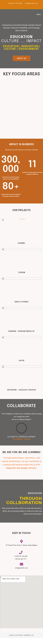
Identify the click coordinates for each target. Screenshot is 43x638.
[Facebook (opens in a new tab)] (19, 5)
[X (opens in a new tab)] (17, 5)
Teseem (21, 272)
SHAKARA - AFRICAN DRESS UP (21, 331)
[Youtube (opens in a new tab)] (24, 5)
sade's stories (21, 302)
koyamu (21, 243)
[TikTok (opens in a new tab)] (26, 5)
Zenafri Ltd (29, 635)
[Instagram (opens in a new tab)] (22, 5)
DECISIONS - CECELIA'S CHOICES (21, 390)
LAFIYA (21, 361)
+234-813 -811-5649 (15, 3)
